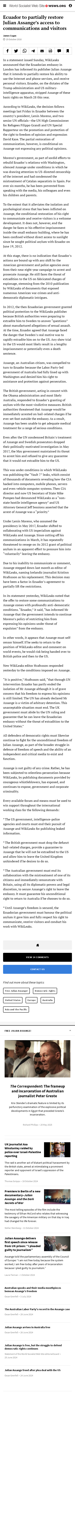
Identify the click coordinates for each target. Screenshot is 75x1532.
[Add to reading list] (67, 50)
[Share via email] (42, 50)
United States (13, 1000)
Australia (47, 1000)
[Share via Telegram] (33, 50)
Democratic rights (45, 990)
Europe (32, 1000)
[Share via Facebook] (7, 50)
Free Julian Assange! (16, 990)
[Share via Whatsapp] (25, 50)
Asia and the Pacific (16, 1009)
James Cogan (9, 35)
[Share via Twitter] (16, 50)
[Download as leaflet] (50, 50)
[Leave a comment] (59, 50)
